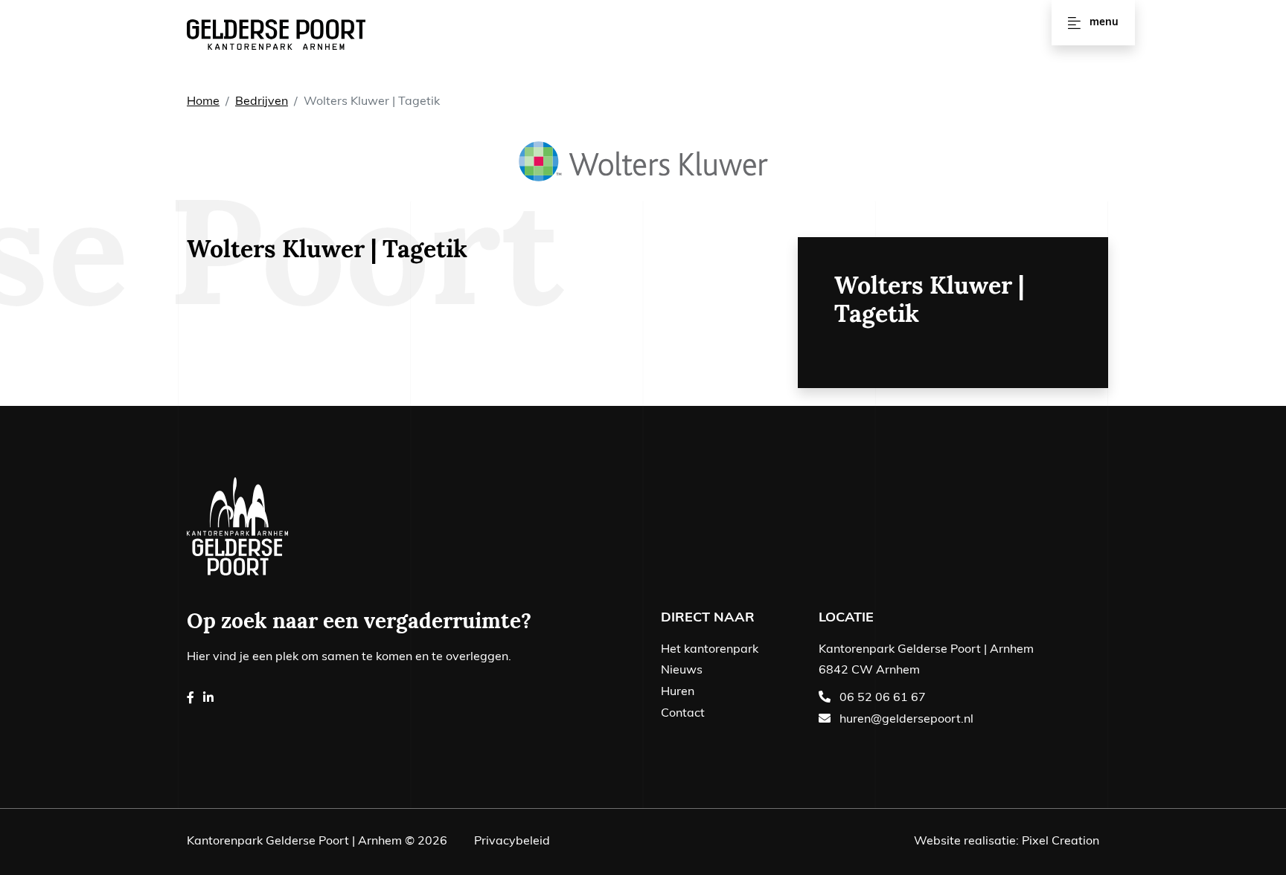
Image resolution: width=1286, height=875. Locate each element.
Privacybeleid (512, 841)
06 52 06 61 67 (882, 698)
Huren (677, 692)
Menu (1104, 22)
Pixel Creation (1060, 841)
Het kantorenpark (709, 650)
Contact (683, 714)
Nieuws (682, 671)
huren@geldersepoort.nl (906, 720)
